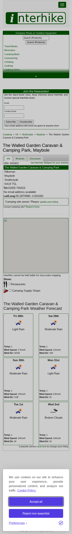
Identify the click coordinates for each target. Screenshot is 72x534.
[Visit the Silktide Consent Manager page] (61, 523)
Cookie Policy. (26, 490)
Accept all (36, 501)
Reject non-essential (36, 513)
